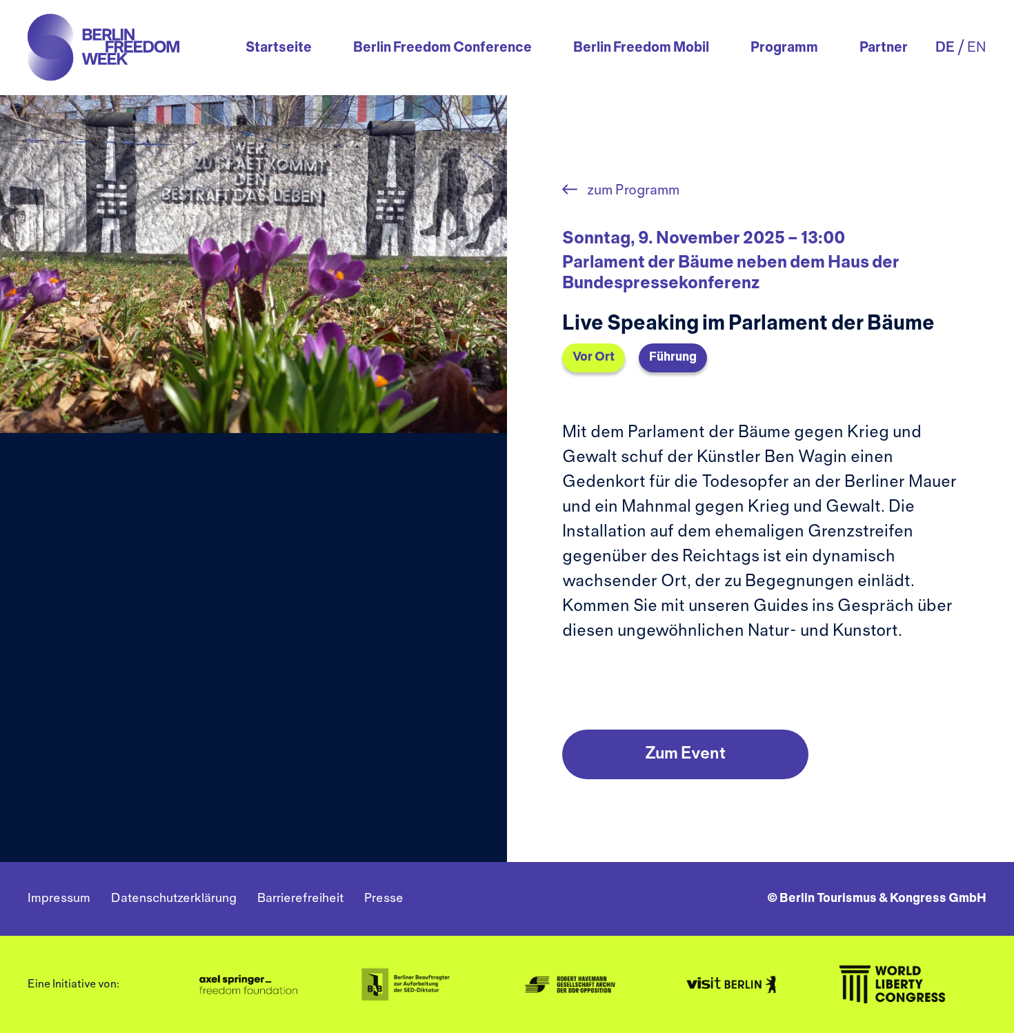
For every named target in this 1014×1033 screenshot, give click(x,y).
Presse (384, 899)
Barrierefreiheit (300, 899)
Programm (784, 47)
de (945, 47)
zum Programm (631, 190)
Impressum (59, 899)
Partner (883, 47)
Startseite (279, 47)
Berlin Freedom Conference (442, 47)
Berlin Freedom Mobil (641, 47)
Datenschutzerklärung (174, 899)
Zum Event (685, 754)
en (976, 47)
